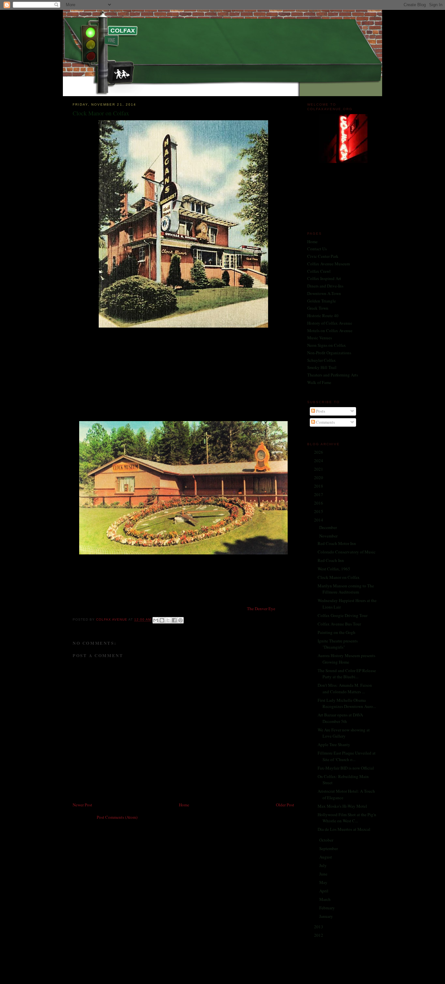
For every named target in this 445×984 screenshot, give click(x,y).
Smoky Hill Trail (322, 367)
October (326, 840)
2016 (319, 503)
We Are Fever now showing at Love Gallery (344, 733)
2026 (319, 452)
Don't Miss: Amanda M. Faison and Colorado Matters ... (345, 688)
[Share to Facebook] (174, 620)
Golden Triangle (321, 301)
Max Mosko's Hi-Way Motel (342, 806)
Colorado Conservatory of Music (347, 552)
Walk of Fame (319, 382)
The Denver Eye (261, 608)
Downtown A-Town (324, 293)
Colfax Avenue (112, 620)
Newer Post (82, 805)
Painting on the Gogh (336, 632)
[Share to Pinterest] (180, 620)
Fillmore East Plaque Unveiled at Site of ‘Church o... (347, 756)
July (323, 865)
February (327, 908)
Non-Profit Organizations (329, 353)
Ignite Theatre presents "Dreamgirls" (338, 644)
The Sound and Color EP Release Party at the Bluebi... (347, 674)
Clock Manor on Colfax (339, 577)
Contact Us (317, 249)
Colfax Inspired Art (324, 278)
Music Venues (319, 338)
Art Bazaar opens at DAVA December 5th (340, 718)
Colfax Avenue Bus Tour (339, 624)
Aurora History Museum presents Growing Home (346, 659)
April (324, 891)
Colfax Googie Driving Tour (342, 615)
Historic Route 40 (322, 315)
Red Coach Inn (331, 560)
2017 (319, 494)
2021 (319, 469)
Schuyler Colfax (321, 360)
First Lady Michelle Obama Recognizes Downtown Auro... (347, 703)
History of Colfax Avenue (329, 323)
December (328, 527)
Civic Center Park (322, 256)
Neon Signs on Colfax (326, 345)
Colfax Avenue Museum (328, 264)
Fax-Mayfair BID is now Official (346, 768)
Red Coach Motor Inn (337, 543)
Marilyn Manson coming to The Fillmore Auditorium (346, 589)
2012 (319, 935)
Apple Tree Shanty (334, 744)
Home (184, 805)
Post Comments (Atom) (117, 817)
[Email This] (155, 620)
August (326, 857)
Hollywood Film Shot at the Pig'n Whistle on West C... (347, 818)
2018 (319, 486)
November (328, 536)
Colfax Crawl (319, 271)
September (329, 848)
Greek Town (317, 308)
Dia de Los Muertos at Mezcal (344, 829)
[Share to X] (168, 620)
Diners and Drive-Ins (325, 286)
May (323, 882)
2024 (319, 460)
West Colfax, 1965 (334, 569)
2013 (319, 927)
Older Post (285, 805)
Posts (320, 411)
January (326, 916)
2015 (319, 511)
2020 (319, 477)
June (323, 874)
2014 (319, 520)
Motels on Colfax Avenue (329, 330)
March (325, 899)
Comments (325, 422)
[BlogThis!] (162, 620)
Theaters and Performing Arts (332, 375)
